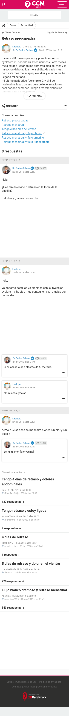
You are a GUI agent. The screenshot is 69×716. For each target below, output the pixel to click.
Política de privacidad (50, 682)
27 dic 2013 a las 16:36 (24, 387)
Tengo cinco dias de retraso (19, 129)
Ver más (37, 96)
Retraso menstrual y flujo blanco (22, 133)
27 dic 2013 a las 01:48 (24, 361)
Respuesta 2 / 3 (11, 261)
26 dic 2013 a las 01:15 (23, 272)
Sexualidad (27, 25)
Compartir (12, 106)
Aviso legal (29, 686)
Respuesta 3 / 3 (11, 410)
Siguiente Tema (55, 32)
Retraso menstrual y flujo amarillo (23, 137)
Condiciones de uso (26, 682)
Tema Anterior (13, 32)
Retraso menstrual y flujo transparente (25, 142)
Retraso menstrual (13, 124)
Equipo (10, 682)
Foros (13, 25)
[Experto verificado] (35, 50)
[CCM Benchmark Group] (34, 696)
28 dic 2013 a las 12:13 (50, 50)
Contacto (16, 686)
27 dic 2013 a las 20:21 (23, 422)
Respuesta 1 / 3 (11, 160)
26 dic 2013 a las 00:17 (23, 171)
